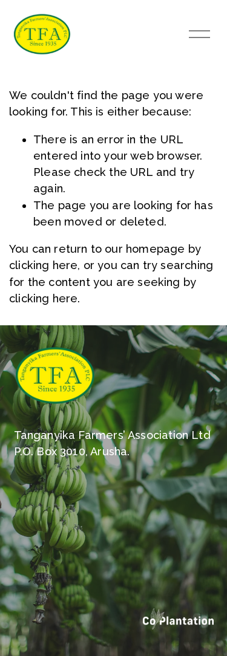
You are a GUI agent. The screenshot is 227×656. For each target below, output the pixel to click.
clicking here (43, 265)
